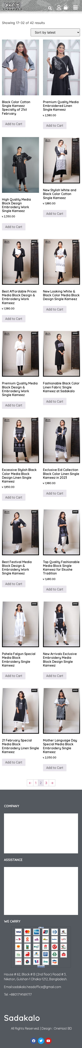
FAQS (11, 887)
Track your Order (19, 825)
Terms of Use (16, 849)
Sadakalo (22, 1018)
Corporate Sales (18, 833)
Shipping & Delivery (20, 871)
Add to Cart (13, 124)
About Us (13, 817)
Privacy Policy (16, 841)
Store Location (17, 911)
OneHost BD (63, 1028)
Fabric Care (15, 895)
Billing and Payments (21, 903)
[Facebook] (33, 1041)
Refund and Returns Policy (24, 879)
